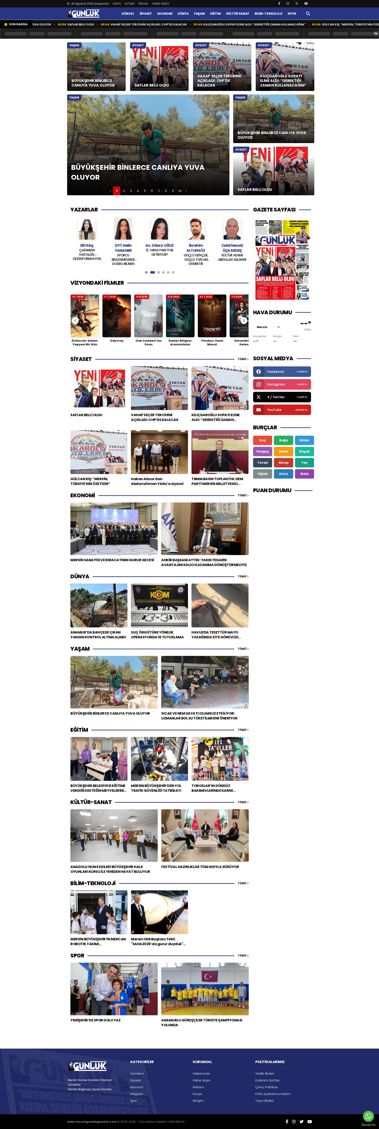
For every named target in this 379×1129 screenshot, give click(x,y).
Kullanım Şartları (267, 1080)
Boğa (283, 440)
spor (77, 955)
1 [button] (116, 191)
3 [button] (131, 191)
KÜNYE (117, 3)
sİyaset (81, 359)
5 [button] (145, 191)
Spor (133, 1101)
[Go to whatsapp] (368, 1116)
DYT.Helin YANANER (87, 248)
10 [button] (180, 191)
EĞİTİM (215, 13)
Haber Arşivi (201, 1080)
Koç (262, 440)
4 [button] (138, 191)
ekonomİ (82, 495)
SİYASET (145, 13)
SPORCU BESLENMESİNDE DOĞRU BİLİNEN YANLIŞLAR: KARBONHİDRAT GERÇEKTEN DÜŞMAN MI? (86, 259)
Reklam (198, 1087)
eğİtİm (79, 729)
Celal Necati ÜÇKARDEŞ (196, 248)
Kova (283, 474)
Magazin (136, 1094)
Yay (305, 462)
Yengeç (262, 451)
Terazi (262, 462)
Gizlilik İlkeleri (264, 1073)
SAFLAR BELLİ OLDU (32, 24)
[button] (110, 191)
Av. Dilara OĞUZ (123, 245)
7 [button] (159, 191)
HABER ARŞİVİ (160, 3)
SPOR (292, 13)
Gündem (137, 1073)
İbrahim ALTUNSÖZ (159, 248)
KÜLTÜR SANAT (238, 13)
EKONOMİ (164, 13)
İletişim (198, 1101)
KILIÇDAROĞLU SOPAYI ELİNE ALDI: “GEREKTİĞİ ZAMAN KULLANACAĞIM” (206, 24)
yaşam (80, 648)
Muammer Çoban (232, 245)
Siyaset (135, 1080)
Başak (304, 451)
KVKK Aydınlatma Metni (272, 1094)
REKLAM (143, 3)
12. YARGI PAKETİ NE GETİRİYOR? (123, 252)
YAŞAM (199, 13)
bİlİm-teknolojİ (93, 883)
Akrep (284, 462)
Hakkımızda (201, 1073)
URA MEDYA (177, 1122)
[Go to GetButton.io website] (368, 1124)
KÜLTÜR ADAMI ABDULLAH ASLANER (196, 257)
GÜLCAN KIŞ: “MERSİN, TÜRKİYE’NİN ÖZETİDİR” (307, 24)
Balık (304, 474)
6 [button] (152, 191)
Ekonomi (136, 1087)
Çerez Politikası (266, 1087)
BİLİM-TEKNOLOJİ (268, 13)
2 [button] (124, 191)
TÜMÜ (242, 359)
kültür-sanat (91, 802)
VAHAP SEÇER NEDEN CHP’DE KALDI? (232, 252)
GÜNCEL (128, 13)
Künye (197, 1094)
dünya (79, 576)
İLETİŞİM (129, 3)
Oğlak (263, 474)
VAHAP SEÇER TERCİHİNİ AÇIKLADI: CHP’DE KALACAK (101, 24)
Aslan (283, 451)
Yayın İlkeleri (264, 1101)
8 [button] (166, 191)
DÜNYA (183, 13)
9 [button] (173, 191)
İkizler (305, 440)
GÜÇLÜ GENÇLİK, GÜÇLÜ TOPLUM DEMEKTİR (159, 259)
